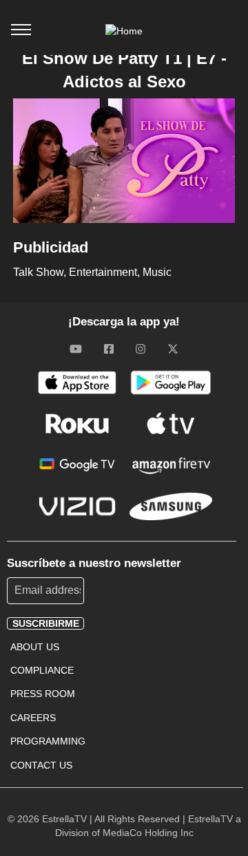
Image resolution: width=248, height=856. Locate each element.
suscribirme (45, 623)
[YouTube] (76, 348)
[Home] (124, 31)
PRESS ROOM (42, 693)
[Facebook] (109, 348)
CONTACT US (41, 765)
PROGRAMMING (47, 741)
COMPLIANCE (42, 670)
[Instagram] (140, 348)
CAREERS (33, 717)
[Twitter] (172, 348)
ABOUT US (34, 646)
